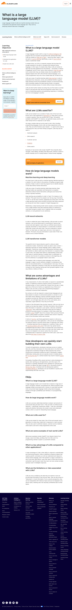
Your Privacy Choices (48, 606)
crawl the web (57, 70)
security (34, 319)
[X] (7, 603)
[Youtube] (13, 603)
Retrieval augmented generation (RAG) (53, 535)
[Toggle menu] (70, 3)
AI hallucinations (52, 523)
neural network (57, 59)
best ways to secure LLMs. (38, 334)
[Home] (9, 3)
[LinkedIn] (10, 603)
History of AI (17, 510)
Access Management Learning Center (64, 537)
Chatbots (29, 143)
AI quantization (52, 525)
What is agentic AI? (53, 539)
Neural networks (53, 511)
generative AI (47, 115)
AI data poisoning (53, 531)
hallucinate (29, 309)
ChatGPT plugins (53, 509)
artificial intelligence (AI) (54, 54)
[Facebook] (3, 603)
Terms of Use (25, 606)
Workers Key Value (30, 367)
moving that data (32, 355)
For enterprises (5, 508)
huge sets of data (41, 57)
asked (32, 313)
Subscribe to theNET (9, 111)
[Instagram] (17, 603)
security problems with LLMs (35, 326)
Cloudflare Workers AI (31, 368)
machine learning (36, 59)
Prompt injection (52, 581)
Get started (59, 161)
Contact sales (5, 516)
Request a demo (6, 514)
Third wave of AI (53, 541)
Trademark (56, 606)
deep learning (52, 78)
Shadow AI (51, 579)
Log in (65, 3)
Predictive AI (52, 506)
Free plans (4, 502)
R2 (48, 365)
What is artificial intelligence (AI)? (22, 37)
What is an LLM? (37, 37)
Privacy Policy (11, 117)
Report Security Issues (34, 606)
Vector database (53, 504)
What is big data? (41, 504)
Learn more (59, 101)
